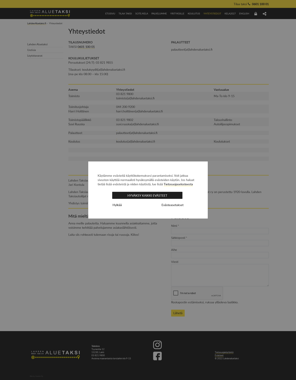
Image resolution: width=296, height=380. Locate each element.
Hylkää (117, 205)
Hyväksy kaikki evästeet (147, 195)
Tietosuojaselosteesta (178, 184)
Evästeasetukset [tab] (172, 205)
